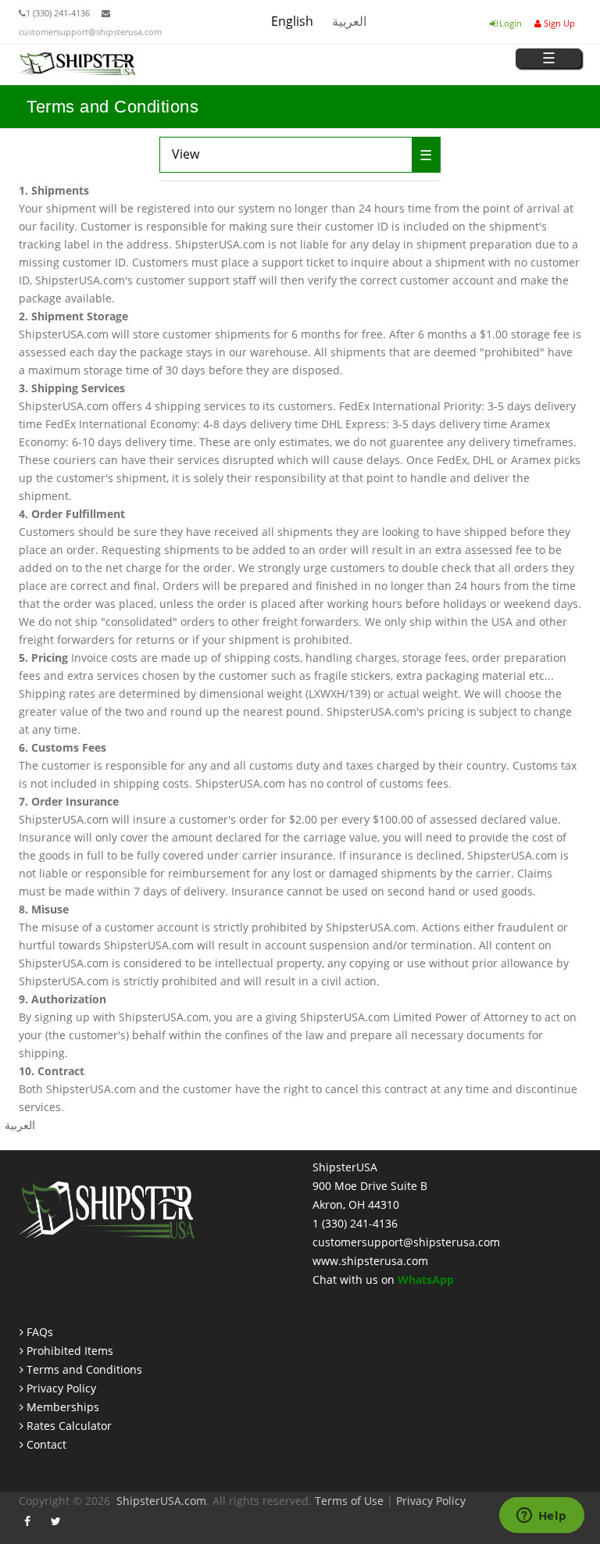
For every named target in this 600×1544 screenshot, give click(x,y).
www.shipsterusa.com (370, 1260)
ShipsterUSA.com (161, 1500)
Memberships (63, 1406)
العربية (349, 21)
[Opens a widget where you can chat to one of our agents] (541, 1516)
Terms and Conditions (84, 1369)
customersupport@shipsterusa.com (90, 32)
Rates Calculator (69, 1425)
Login (509, 23)
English (292, 21)
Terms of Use (349, 1500)
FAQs (40, 1331)
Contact (46, 1444)
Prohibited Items (70, 1350)
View (218, 154)
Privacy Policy (61, 1388)
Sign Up (558, 23)
